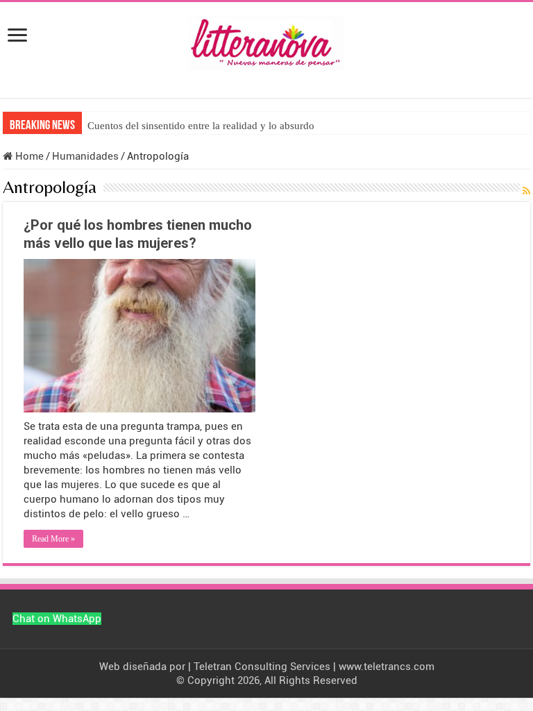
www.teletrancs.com (386, 666)
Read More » (53, 539)
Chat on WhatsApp (56, 618)
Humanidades (85, 156)
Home (28, 156)
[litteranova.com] (266, 40)
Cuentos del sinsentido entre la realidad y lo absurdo (200, 125)
